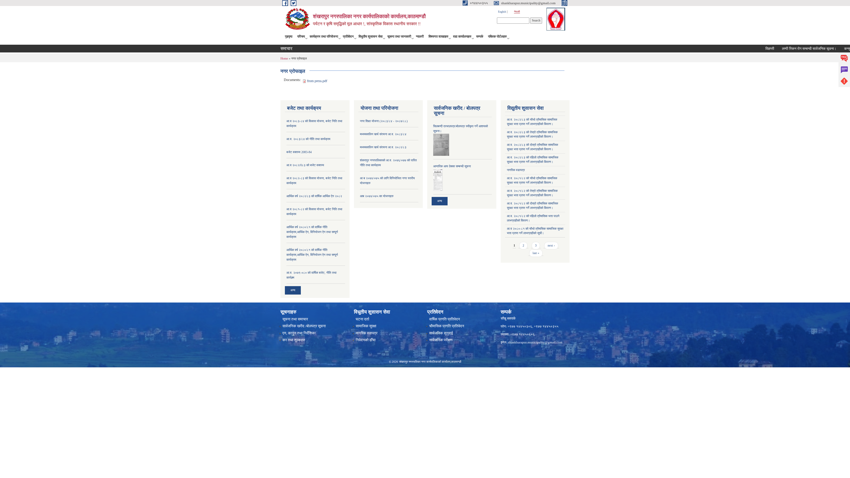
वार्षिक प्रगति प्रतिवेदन (444, 319)
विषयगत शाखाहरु (438, 36)
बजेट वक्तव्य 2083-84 (299, 152)
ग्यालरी (420, 36)
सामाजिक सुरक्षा (366, 326)
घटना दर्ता (362, 319)
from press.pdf (317, 81)
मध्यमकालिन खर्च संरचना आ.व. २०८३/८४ (383, 134)
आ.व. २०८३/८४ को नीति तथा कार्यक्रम (308, 139)
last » (536, 253)
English (502, 11)
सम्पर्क (479, 36)
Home (284, 58)
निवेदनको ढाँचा (366, 340)
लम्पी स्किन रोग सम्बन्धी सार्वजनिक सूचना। (794, 48)
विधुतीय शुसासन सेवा (370, 36)
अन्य (292, 290)
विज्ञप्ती (754, 48)
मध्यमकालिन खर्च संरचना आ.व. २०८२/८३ (383, 147)
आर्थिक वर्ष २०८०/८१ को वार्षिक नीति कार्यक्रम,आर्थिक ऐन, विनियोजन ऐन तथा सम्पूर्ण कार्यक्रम (312, 232)
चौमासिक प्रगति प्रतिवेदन (446, 326)
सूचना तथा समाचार (295, 319)
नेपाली (517, 11)
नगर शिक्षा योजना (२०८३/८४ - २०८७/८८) (384, 121)
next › (551, 245)
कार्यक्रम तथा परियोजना (324, 36)
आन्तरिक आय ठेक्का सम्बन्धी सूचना (452, 166)
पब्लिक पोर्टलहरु (497, 36)
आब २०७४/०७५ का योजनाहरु (377, 196)
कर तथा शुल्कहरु (293, 340)
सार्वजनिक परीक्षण (440, 340)
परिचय (301, 36)
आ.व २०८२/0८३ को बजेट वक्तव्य (305, 165)
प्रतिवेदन (348, 36)
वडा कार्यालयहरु (462, 36)
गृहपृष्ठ (288, 36)
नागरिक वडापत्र (516, 170)
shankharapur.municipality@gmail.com (535, 342)
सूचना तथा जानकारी (399, 36)
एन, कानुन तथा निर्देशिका (299, 333)
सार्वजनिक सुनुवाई (441, 333)
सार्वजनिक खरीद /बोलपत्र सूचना (304, 326)
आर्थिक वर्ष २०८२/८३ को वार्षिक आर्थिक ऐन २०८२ (314, 196)
